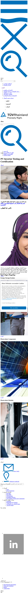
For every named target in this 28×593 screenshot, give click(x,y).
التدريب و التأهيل (7, 92)
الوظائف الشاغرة (7, 83)
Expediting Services (10, 497)
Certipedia (8, 501)
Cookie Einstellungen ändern (8, 303)
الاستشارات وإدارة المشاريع (10, 95)
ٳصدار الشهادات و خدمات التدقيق (11, 91)
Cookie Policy (6, 588)
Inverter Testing (7, 155)
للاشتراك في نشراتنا (5, 484)
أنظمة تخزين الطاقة (8, 154)
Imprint (5, 587)
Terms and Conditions (8, 586)
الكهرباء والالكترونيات (8, 152)
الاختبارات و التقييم (8, 90)
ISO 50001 (8, 494)
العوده (3, 87)
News (7, 489)
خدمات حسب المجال (8, 98)
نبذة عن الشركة (7, 85)
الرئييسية (5, 151)
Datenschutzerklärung (12, 298)
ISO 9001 (8, 493)
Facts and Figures (10, 490)
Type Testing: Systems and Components (15, 498)
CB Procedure (9, 496)
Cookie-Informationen (7, 299)
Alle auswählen (14, 308)
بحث (2, 153)
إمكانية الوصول (9, 505)
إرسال (2, 165)
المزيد (2, 336)
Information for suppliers (12, 502)
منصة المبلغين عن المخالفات (13, 504)
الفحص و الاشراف (8, 94)
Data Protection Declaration (9, 584)
